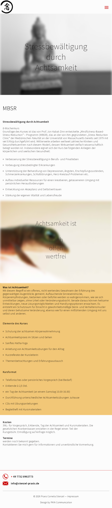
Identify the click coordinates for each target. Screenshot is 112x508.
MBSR (10, 108)
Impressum (73, 496)
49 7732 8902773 (22, 476)
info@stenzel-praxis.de (25, 483)
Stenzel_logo (10, 7)
